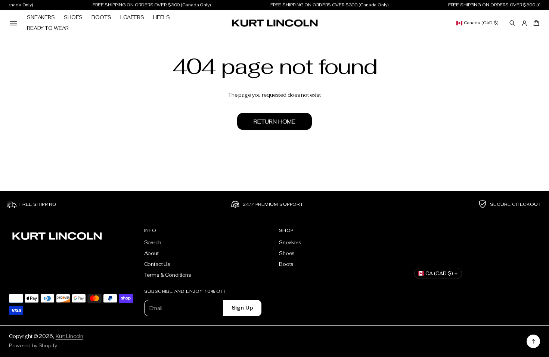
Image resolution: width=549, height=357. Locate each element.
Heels (161, 17)
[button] (512, 23)
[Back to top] (533, 341)
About (151, 253)
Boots (101, 17)
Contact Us (157, 264)
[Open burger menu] (13, 23)
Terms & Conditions (168, 275)
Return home (274, 121)
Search (152, 242)
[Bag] (535, 23)
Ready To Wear (48, 28)
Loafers (132, 17)
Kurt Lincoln (69, 336)
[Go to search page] (512, 23)
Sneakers (41, 17)
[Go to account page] (524, 23)
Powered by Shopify (33, 345)
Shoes (73, 17)
